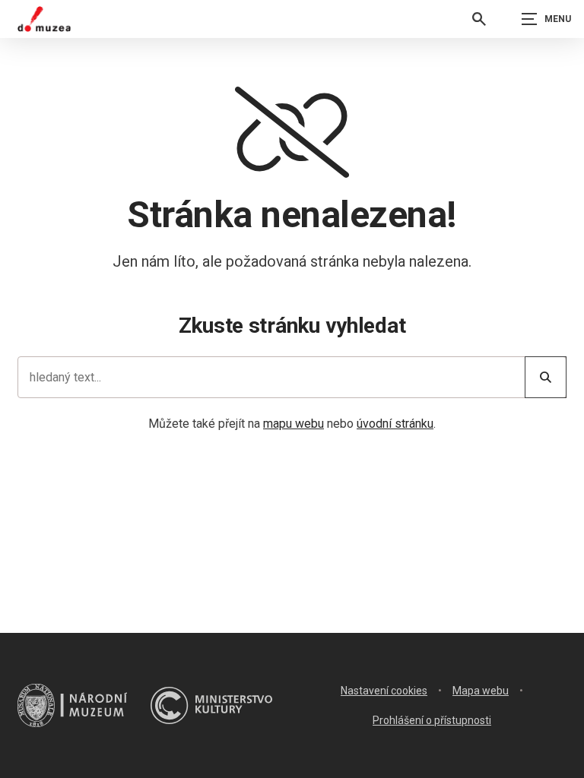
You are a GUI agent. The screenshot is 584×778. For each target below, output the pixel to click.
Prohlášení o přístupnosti (432, 720)
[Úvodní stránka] (44, 19)
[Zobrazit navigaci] (546, 19)
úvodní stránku (395, 423)
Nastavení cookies (384, 691)
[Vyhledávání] (479, 19)
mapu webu (293, 423)
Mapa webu (480, 691)
